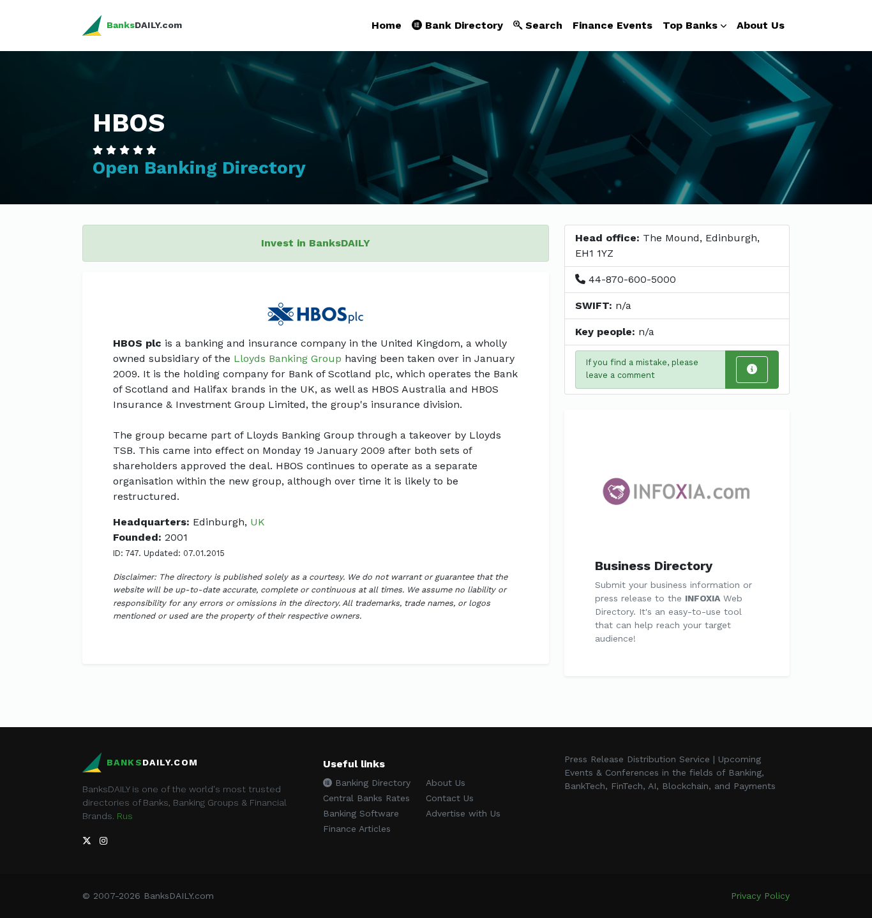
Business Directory (653, 565)
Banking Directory (371, 783)
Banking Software (361, 813)
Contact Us (450, 798)
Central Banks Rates (366, 798)
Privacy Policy (760, 896)
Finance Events (612, 25)
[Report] (752, 369)
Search (542, 25)
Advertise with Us (463, 813)
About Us (761, 25)
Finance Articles (357, 829)
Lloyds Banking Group (288, 358)
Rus (125, 816)
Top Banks (690, 25)
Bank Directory (462, 25)
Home (387, 25)
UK (257, 522)
